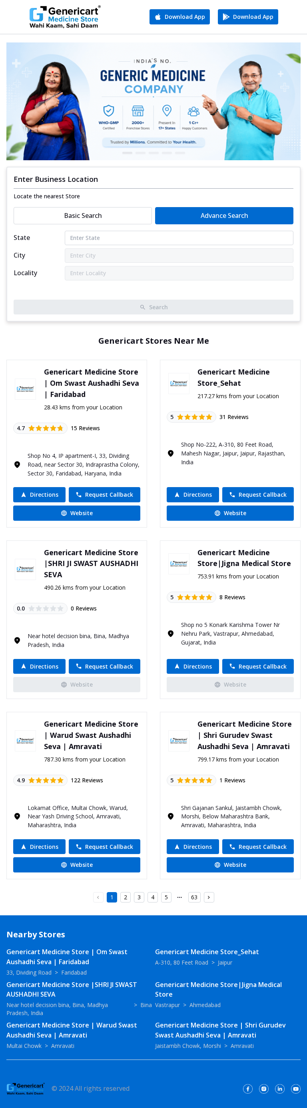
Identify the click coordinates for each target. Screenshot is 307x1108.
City (19, 255)
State (22, 237)
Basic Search (83, 215)
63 (194, 897)
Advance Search (224, 215)
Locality (25, 272)
